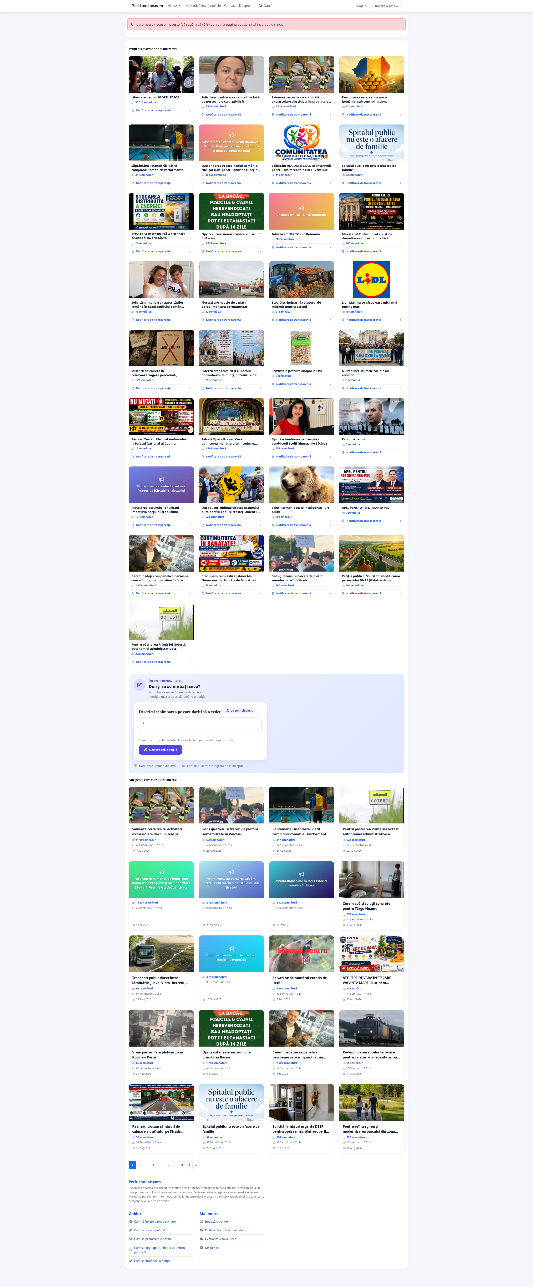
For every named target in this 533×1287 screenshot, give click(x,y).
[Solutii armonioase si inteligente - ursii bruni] (301, 498)
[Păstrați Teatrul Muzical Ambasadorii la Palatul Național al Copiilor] (161, 429)
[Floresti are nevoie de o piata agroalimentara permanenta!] (231, 293)
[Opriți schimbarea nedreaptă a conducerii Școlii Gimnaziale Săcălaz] (301, 429)
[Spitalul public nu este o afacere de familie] (371, 156)
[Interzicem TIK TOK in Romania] (301, 222)
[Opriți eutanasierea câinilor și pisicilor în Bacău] (231, 224)
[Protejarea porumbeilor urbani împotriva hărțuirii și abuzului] (161, 498)
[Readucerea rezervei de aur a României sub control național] (371, 87)
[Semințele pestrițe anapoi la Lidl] (301, 359)
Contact (230, 6)
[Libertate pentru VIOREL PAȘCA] (161, 85)
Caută (268, 6)
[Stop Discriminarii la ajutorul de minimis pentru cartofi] (301, 293)
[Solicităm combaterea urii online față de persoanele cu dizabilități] (231, 87)
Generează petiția (163, 750)
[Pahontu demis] (371, 427)
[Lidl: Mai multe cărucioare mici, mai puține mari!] (371, 293)
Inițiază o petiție (386, 6)
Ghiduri (135, 1213)
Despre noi (247, 6)
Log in (361, 6)
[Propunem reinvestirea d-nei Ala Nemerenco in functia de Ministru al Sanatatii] (231, 566)
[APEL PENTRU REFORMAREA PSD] (371, 496)
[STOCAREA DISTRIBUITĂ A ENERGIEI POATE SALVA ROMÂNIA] (161, 224)
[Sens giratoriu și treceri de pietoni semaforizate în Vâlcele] (301, 566)
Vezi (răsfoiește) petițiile (203, 6)
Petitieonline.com (147, 6)
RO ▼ (177, 5)
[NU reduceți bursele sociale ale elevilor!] (371, 361)
